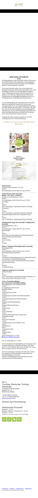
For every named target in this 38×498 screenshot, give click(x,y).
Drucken (5, 337)
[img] (19, 5)
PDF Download (14, 337)
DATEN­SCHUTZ (20, 488)
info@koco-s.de (6, 398)
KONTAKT (12, 488)
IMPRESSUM (28, 488)
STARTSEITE (5, 488)
